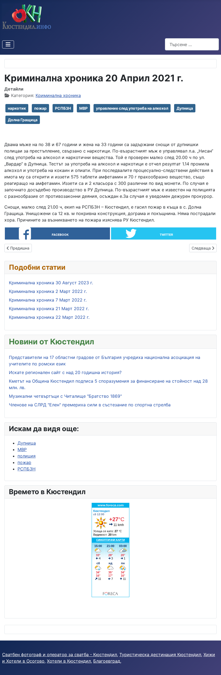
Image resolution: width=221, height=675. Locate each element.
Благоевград (106, 661)
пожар (40, 108)
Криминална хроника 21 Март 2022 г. (49, 308)
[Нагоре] (211, 665)
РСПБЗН (63, 108)
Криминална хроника (58, 95)
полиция (27, 456)
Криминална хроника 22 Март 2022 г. (49, 317)
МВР (83, 108)
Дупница (185, 108)
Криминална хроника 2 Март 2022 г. (48, 291)
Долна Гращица (22, 119)
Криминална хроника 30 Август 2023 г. (51, 282)
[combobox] (192, 44)
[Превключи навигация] (8, 44)
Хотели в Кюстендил (69, 661)
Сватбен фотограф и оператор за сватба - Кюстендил (59, 654)
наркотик (17, 108)
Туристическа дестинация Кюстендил (160, 654)
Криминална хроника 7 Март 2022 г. (48, 300)
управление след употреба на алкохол (132, 108)
